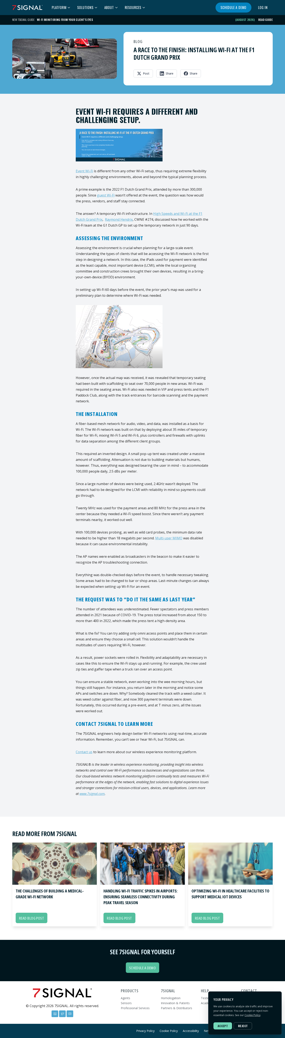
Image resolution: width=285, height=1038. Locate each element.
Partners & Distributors (176, 1008)
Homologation (170, 998)
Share (169, 73)
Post (146, 73)
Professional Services (135, 1008)
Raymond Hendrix (119, 219)
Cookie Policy (169, 1031)
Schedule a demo (233, 7)
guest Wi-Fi (106, 195)
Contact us (84, 752)
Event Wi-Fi (84, 171)
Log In (263, 7)
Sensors (126, 1003)
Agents (125, 998)
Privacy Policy (145, 1031)
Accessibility (191, 1031)
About (109, 7)
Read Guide (265, 20)
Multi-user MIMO (168, 538)
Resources (133, 7)
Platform (59, 7)
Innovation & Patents (175, 1003)
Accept (223, 1026)
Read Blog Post (31, 918)
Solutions (85, 7)
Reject (243, 1026)
